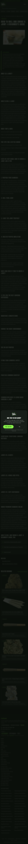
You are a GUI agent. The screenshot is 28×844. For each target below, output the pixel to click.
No (19, 426)
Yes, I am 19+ (8, 426)
